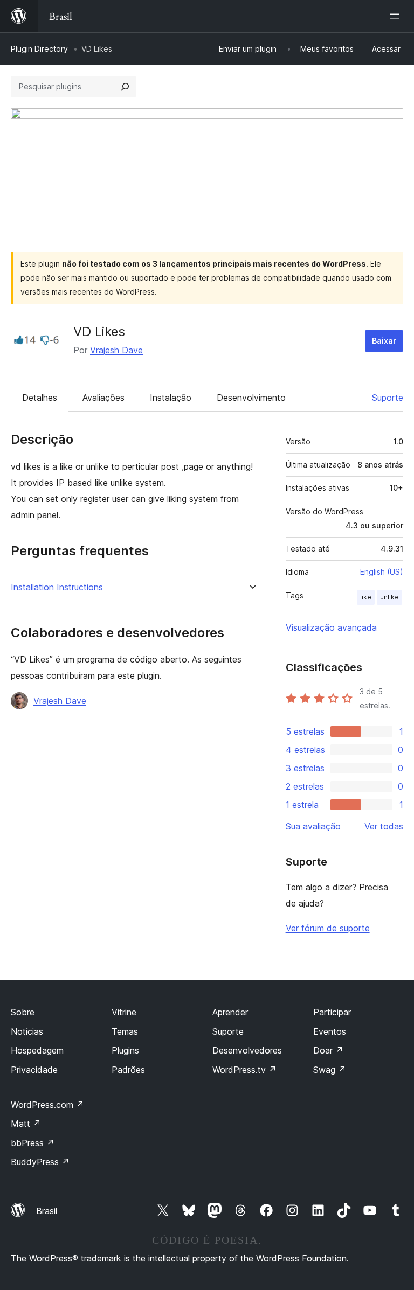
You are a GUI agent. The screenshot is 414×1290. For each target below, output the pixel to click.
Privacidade (34, 1069)
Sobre (22, 1012)
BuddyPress (40, 1161)
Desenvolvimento (251, 397)
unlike (389, 597)
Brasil (46, 1210)
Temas (125, 1031)
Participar (332, 1012)
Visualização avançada (331, 627)
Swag (329, 1069)
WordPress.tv (244, 1069)
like (365, 597)
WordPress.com (47, 1104)
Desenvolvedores (247, 1050)
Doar (328, 1050)
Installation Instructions (57, 587)
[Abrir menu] (397, 16)
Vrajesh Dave (116, 350)
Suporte (387, 397)
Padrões (128, 1069)
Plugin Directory (39, 48)
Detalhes (39, 397)
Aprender (230, 1012)
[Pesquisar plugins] (125, 86)
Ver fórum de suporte (328, 928)
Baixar (384, 340)
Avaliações (103, 397)
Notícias (27, 1031)
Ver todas (383, 826)
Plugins (125, 1050)
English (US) (381, 571)
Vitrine (124, 1012)
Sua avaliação (313, 826)
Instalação (170, 397)
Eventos (329, 1031)
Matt (26, 1123)
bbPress (32, 1143)
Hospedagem (37, 1050)
